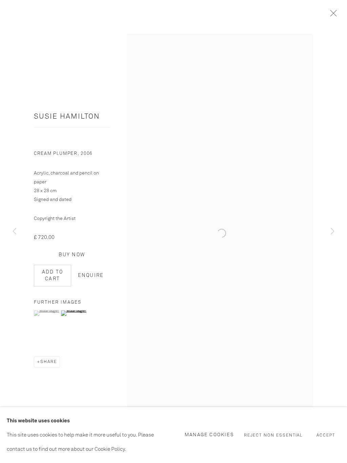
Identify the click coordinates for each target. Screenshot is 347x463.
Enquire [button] (91, 275)
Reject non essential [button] (273, 435)
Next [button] (332, 231)
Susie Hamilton (67, 116)
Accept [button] (326, 435)
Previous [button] (14, 231)
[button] (46, 313)
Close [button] (332, 15)
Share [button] (48, 362)
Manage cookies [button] (209, 434)
